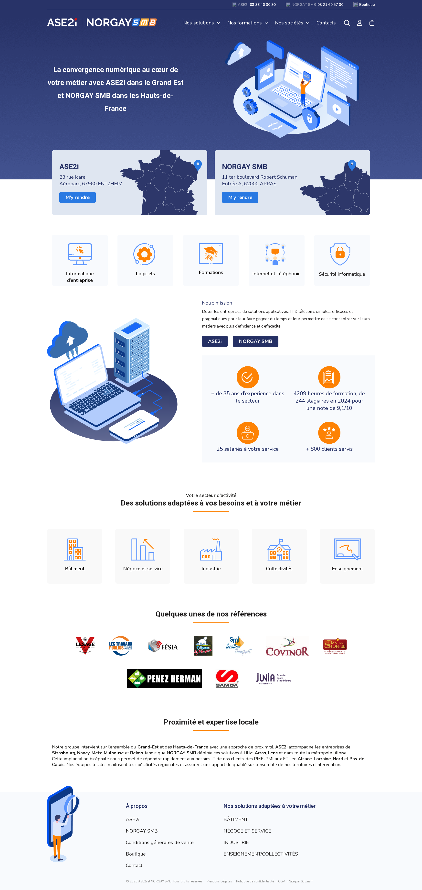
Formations (211, 272)
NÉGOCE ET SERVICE (247, 831)
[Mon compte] (359, 23)
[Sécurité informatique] (342, 254)
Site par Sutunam (301, 881)
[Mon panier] (371, 23)
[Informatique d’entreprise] (80, 254)
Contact (134, 865)
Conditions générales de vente (160, 842)
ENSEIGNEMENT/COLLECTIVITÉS (260, 854)
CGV (281, 881)
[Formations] (211, 253)
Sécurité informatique (342, 274)
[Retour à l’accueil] (102, 22)
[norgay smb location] (292, 182)
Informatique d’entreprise (80, 277)
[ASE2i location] (129, 182)
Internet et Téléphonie (276, 273)
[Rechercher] (347, 23)
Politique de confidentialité (255, 881)
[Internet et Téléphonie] (276, 254)
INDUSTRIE (236, 842)
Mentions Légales (219, 881)
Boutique (136, 854)
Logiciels (145, 273)
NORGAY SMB (255, 341)
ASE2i (215, 341)
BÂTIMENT (235, 819)
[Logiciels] (145, 254)
